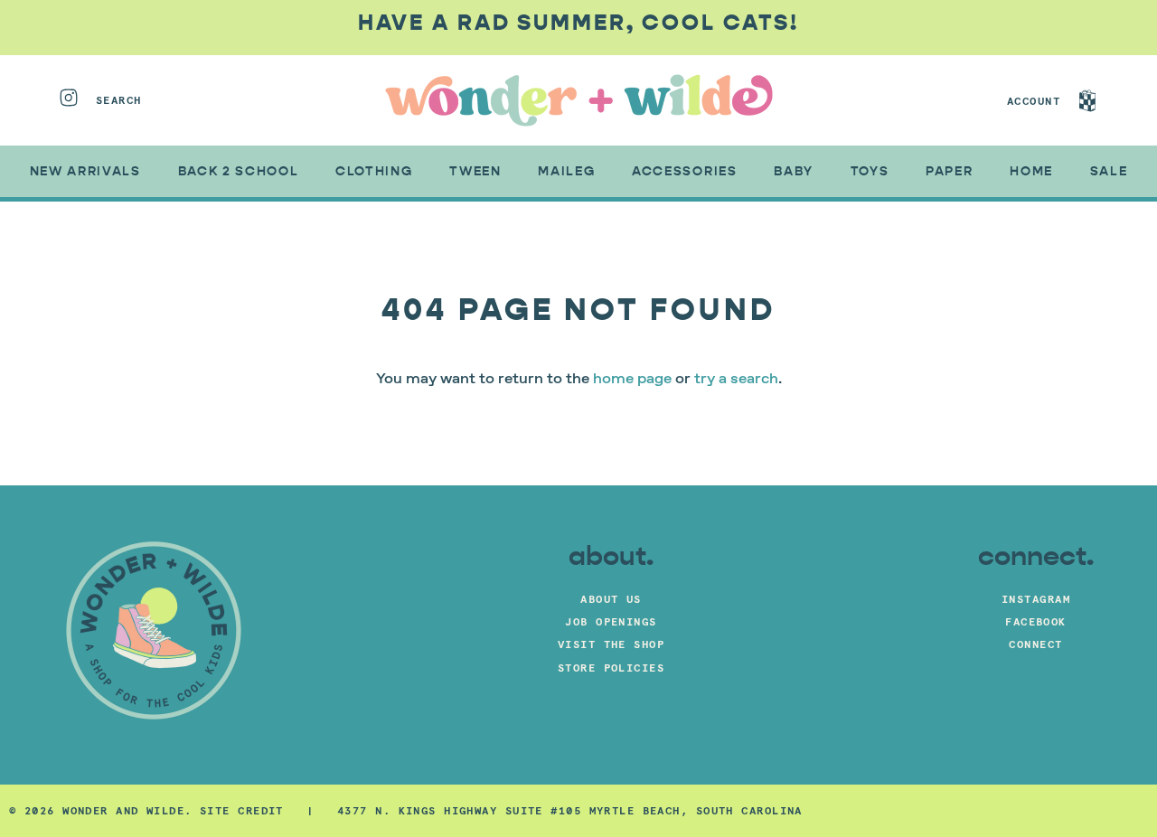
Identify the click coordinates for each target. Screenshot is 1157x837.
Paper (949, 171)
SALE (1109, 171)
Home (1031, 171)
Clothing (373, 171)
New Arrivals (85, 171)
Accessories (684, 171)
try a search (736, 380)
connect (1035, 644)
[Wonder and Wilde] (579, 100)
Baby (794, 171)
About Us (611, 599)
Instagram (1036, 599)
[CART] (1104, 100)
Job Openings (610, 621)
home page (632, 380)
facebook (1036, 621)
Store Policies (611, 667)
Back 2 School (238, 171)
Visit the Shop (611, 644)
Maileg (566, 171)
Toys (870, 171)
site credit (242, 810)
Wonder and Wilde (123, 810)
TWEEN (475, 171)
